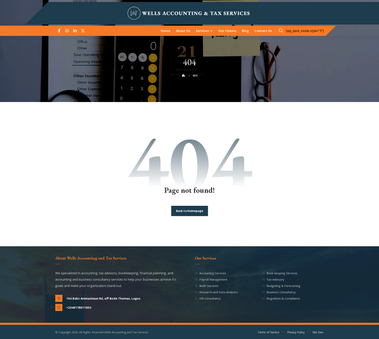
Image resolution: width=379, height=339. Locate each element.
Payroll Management (213, 279)
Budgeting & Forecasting (283, 286)
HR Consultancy (210, 298)
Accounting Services (212, 273)
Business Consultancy (281, 292)
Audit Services (209, 286)
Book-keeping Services (281, 273)
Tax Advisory (275, 279)
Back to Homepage (189, 211)
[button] (59, 31)
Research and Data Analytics (218, 292)
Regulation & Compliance (283, 298)
